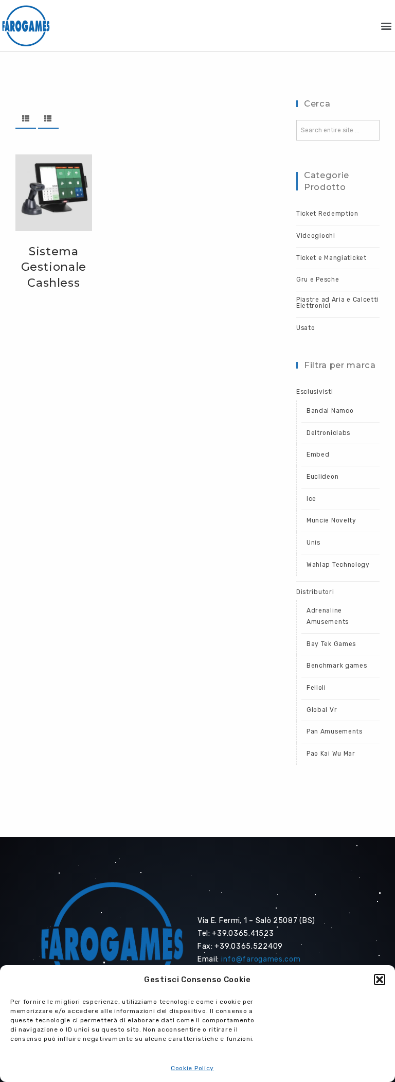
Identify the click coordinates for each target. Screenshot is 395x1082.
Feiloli (316, 687)
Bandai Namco (330, 410)
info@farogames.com (261, 959)
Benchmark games (337, 665)
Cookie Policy (192, 1068)
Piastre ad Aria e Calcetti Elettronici (337, 302)
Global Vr (322, 709)
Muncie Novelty (331, 520)
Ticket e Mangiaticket (331, 258)
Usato (305, 328)
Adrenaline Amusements (328, 616)
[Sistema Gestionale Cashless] (53, 192)
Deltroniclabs (328, 433)
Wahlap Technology (338, 564)
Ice (311, 498)
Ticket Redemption (327, 214)
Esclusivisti (314, 392)
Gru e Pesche (317, 279)
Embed (318, 454)
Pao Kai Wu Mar (331, 753)
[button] (379, 979)
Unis (313, 542)
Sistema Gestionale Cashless (54, 267)
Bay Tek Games (331, 644)
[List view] (48, 118)
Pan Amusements (335, 731)
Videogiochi (315, 236)
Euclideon (322, 476)
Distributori (315, 592)
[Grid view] (25, 118)
